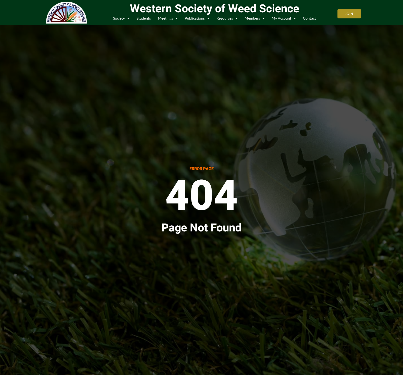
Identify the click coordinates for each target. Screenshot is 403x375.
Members (252, 18)
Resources (224, 18)
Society (119, 18)
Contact (309, 18)
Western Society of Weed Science (214, 9)
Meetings (165, 18)
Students (143, 18)
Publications (195, 18)
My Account (281, 18)
